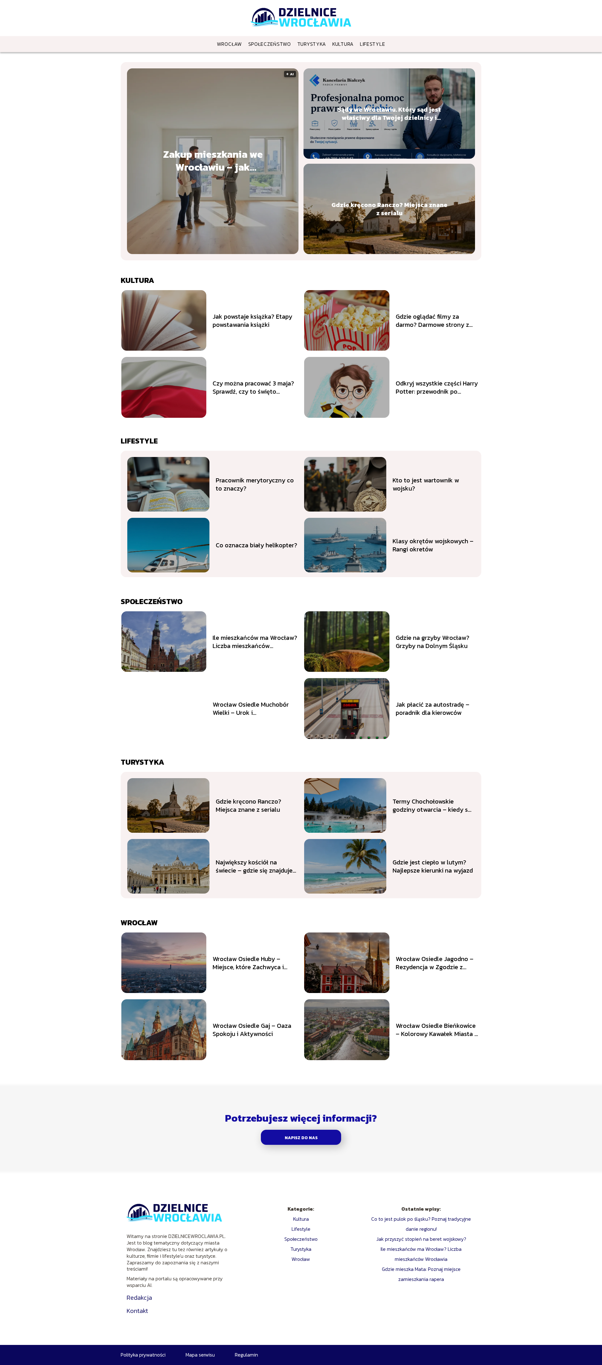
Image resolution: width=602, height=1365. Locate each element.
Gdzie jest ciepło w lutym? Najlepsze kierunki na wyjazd (433, 866)
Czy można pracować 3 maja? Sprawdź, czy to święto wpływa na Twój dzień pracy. (253, 387)
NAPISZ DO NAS (301, 1137)
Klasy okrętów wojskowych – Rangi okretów (433, 545)
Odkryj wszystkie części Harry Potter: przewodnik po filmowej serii (437, 387)
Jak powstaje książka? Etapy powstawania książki (252, 320)
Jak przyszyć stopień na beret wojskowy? (421, 1239)
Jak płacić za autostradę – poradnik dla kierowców (432, 708)
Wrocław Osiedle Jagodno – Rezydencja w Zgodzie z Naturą (434, 963)
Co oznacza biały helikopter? (256, 545)
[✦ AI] (220, 252)
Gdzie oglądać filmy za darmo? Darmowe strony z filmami (432, 320)
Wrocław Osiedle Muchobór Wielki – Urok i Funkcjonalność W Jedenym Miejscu (251, 708)
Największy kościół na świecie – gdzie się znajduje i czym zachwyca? (256, 866)
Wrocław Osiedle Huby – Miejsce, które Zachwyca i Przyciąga (248, 963)
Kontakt (137, 1311)
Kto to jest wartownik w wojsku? (426, 484)
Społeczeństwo (269, 44)
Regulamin (246, 1354)
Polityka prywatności (143, 1354)
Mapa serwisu (200, 1354)
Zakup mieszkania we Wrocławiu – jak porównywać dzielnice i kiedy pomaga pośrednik (213, 161)
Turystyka (311, 44)
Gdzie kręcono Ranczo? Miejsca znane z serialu (389, 209)
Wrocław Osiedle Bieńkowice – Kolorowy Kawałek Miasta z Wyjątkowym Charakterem (437, 1030)
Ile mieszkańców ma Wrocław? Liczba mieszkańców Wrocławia (255, 642)
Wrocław (229, 44)
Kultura (343, 44)
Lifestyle (372, 44)
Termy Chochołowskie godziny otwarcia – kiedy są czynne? (432, 805)
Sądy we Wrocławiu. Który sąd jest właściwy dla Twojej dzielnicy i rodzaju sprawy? (389, 113)
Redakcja (139, 1297)
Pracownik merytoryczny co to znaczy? (255, 484)
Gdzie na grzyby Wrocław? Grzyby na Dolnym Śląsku (432, 642)
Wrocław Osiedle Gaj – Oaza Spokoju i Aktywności (252, 1030)
